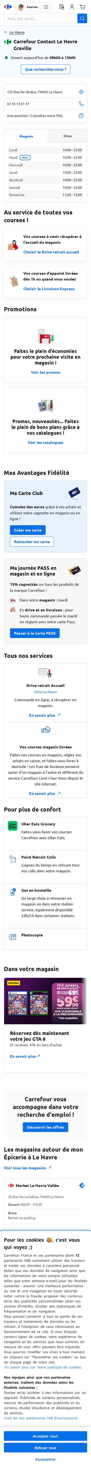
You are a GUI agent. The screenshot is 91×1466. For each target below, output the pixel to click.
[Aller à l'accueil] (8, 7)
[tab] (26, 135)
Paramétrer (45, 1459)
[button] (46, 7)
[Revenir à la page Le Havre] (6, 32)
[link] (82, 1187)
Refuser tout (46, 1447)
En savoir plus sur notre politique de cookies (43, 1367)
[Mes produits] (62, 7)
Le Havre (17, 32)
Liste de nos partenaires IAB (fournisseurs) (40, 1418)
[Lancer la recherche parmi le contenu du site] (82, 18)
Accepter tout (45, 1436)
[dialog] (45, 1348)
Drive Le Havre (45, 692)
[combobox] (45, 18)
